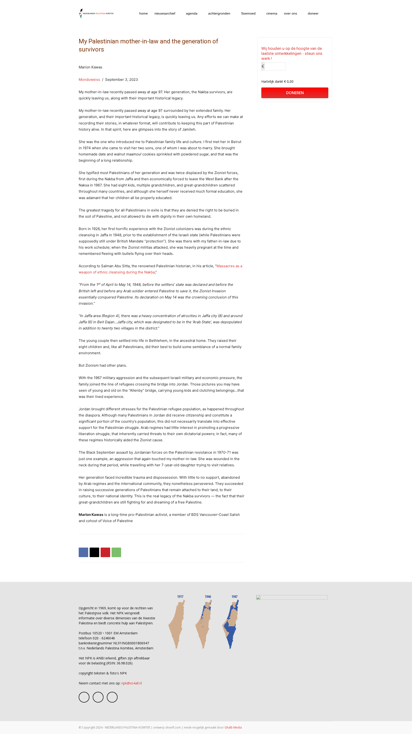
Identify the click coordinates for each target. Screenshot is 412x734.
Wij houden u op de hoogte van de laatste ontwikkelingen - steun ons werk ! (291, 53)
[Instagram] (98, 697)
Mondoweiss (89, 79)
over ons (290, 13)
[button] (327, 13)
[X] (94, 552)
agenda (191, 13)
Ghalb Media (233, 727)
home (143, 13)
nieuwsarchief (164, 13)
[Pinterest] (105, 552)
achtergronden (219, 13)
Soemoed (248, 13)
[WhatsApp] (116, 552)
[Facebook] (83, 552)
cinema (271, 13)
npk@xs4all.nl (131, 683)
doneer (313, 13)
